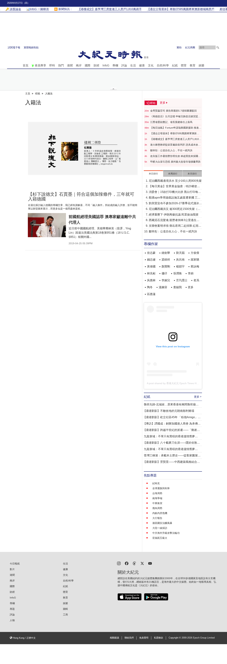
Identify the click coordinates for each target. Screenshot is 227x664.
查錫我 (177, 287)
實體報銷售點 (31, 47)
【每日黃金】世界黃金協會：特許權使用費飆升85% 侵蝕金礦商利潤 (174, 186)
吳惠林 (151, 280)
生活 (133, 65)
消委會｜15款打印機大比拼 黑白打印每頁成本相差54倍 (175, 192)
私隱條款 (158, 638)
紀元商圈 (190, 47)
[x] (142, 563)
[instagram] (118, 563)
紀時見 (156, 483)
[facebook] (126, 563)
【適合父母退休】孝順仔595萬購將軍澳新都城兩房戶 (174, 133)
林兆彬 (151, 273)
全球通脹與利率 (161, 488)
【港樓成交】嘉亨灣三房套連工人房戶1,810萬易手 (175, 139)
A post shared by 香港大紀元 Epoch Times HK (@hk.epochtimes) (183, 383)
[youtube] (150, 563)
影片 (12, 569)
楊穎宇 (180, 266)
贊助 (179, 47)
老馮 (196, 280)
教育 (192, 65)
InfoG (106, 65)
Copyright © (175, 638)
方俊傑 (195, 252)
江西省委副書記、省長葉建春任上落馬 (171, 122)
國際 (87, 65)
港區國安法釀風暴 (162, 523)
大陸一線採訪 (159, 528)
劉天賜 (180, 252)
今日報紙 (15, 563)
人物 (12, 620)
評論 (124, 65)
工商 (65, 614)
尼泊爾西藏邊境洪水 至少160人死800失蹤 (175, 180)
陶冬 (150, 287)
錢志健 (151, 259)
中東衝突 (157, 503)
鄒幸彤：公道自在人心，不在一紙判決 (171, 150)
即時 (52, 65)
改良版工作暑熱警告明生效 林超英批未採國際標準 (175, 156)
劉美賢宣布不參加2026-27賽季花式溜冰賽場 (175, 203)
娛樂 (201, 65)
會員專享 (40, 65)
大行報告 (157, 518)
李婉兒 (166, 280)
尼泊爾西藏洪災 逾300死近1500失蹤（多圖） (174, 209)
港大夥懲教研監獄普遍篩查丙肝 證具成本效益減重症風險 (175, 144)
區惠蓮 (151, 294)
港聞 (70, 65)
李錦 (190, 273)
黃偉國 (151, 266)
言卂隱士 (181, 280)
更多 (190, 287)
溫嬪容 (163, 287)
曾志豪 (151, 252)
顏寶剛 (166, 266)
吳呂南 (180, 259)
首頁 (25, 65)
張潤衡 (177, 273)
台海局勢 (157, 493)
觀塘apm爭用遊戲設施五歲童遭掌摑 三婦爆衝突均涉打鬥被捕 (174, 198)
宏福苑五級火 (159, 537)
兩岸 (79, 65)
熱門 (61, 65)
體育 (184, 65)
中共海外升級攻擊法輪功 (166, 533)
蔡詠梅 (195, 266)
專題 (12, 609)
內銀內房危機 (159, 513)
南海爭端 (157, 498)
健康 (142, 65)
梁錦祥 (166, 259)
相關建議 (114, 638)
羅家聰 (195, 259)
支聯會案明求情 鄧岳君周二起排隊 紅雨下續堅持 (175, 226)
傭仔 (164, 273)
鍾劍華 (166, 252)
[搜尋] (217, 47)
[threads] (134, 563)
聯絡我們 (129, 638)
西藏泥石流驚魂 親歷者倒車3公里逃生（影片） (172, 220)
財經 (96, 65)
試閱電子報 (14, 47)
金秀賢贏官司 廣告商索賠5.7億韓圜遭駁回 (173, 110)
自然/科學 (163, 65)
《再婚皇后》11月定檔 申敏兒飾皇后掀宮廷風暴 (175, 116)
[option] (83, 148)
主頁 (27, 93)
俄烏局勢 (157, 508)
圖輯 (65, 609)
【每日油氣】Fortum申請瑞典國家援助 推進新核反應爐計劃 (175, 127)
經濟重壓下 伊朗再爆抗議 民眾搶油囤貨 (173, 214)
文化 (151, 65)
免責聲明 (143, 638)
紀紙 (175, 65)
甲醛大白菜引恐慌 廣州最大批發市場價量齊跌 (175, 161)
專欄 (115, 65)
